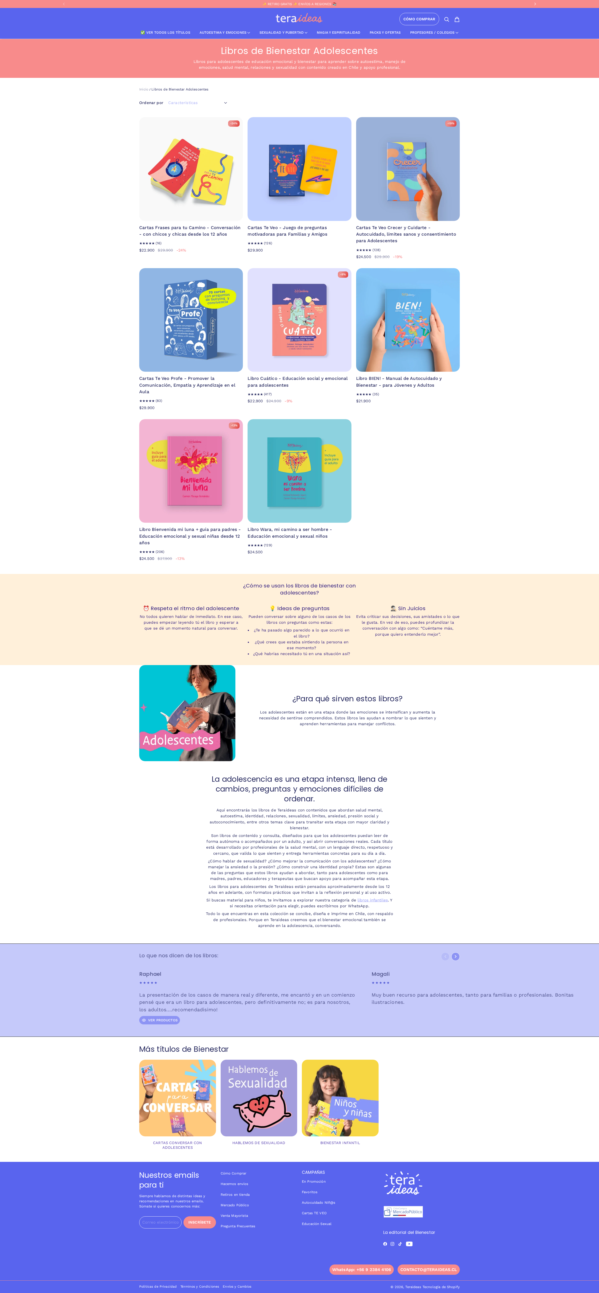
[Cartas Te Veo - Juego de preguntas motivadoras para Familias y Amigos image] (299, 169)
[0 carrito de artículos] (457, 19)
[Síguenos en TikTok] (400, 1244)
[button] (63, 4)
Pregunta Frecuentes (238, 1226)
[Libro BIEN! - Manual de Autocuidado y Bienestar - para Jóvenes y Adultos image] (408, 320)
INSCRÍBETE (199, 1222)
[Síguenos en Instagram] (392, 1244)
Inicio (143, 89)
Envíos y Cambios (237, 1286)
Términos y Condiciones (199, 1286)
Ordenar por (151, 102)
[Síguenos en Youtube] (409, 1244)
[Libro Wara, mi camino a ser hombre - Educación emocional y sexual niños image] (299, 471)
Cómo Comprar (234, 1173)
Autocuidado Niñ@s (319, 1202)
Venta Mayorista (234, 1216)
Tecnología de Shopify (441, 1287)
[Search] (446, 19)
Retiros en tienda (235, 1194)
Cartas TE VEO (314, 1213)
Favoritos (310, 1192)
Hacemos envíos (234, 1184)
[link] (177, 1107)
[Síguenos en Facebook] (385, 1244)
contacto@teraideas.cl (428, 1269)
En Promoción (314, 1181)
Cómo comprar (419, 19)
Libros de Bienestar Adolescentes (179, 89)
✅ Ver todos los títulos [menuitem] (165, 33)
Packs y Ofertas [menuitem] (385, 33)
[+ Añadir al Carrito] (237, 214)
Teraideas (413, 1287)
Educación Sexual (317, 1224)
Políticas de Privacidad (158, 1286)
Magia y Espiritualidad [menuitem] (338, 33)
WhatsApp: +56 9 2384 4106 (361, 1269)
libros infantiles (373, 900)
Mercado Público (235, 1205)
